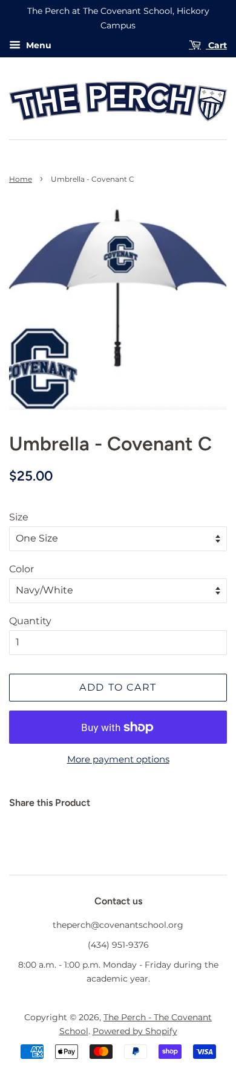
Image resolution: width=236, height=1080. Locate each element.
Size (18, 517)
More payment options (118, 759)
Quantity (30, 621)
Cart (216, 45)
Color (21, 569)
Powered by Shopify (135, 1031)
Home (20, 179)
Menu (37, 45)
